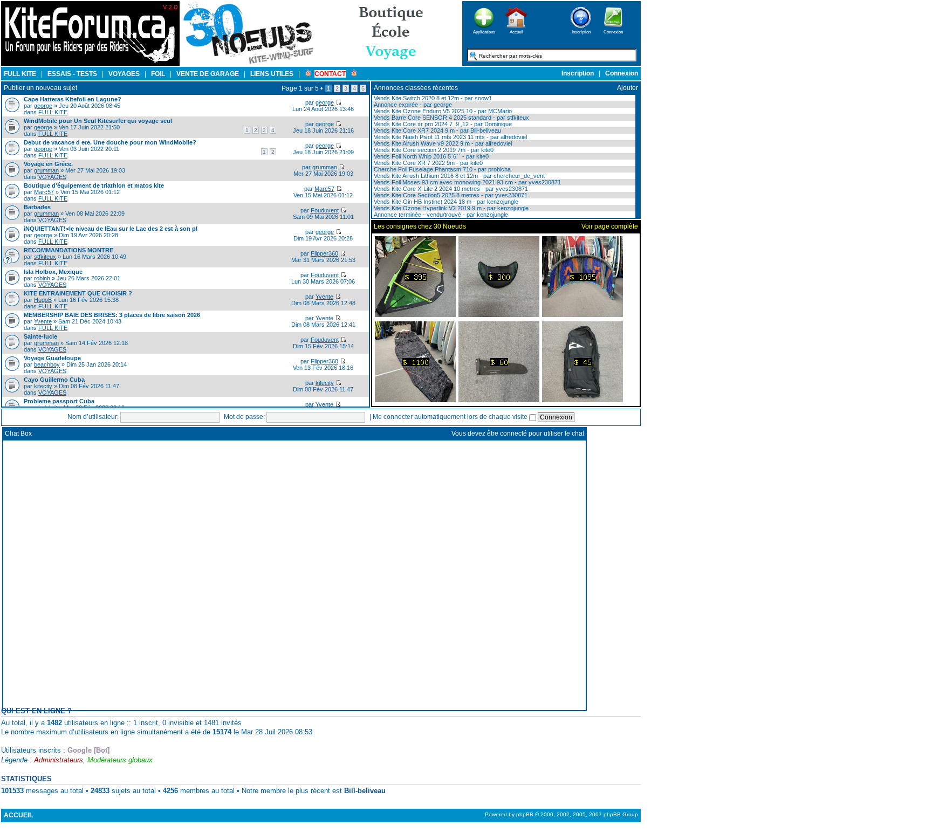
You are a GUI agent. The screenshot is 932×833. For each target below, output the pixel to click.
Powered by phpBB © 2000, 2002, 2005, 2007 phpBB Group (561, 814)
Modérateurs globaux (120, 760)
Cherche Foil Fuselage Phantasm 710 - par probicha (441, 169)
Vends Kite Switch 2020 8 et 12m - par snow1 (432, 98)
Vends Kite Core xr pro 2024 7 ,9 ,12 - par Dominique (442, 124)
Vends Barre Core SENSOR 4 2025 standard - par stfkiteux (450, 117)
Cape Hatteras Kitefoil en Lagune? (72, 99)
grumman (46, 170)
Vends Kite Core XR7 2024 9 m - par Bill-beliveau (436, 130)
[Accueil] (516, 31)
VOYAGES (52, 177)
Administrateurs (58, 760)
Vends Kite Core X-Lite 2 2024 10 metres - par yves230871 (450, 188)
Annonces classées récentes (416, 88)
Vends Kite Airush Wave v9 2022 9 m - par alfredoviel (442, 143)
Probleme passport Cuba (59, 401)
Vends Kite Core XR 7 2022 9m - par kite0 (427, 163)
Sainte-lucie (40, 336)
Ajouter (627, 88)
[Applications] (484, 31)
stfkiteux (45, 256)
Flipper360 (324, 253)
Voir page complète (609, 226)
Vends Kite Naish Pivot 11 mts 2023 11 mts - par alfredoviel (449, 137)
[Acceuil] (90, 63)
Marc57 (44, 192)
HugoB (43, 300)
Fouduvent (325, 210)
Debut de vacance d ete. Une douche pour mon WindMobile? (110, 142)
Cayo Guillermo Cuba (54, 379)
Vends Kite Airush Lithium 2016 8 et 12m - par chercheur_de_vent (458, 176)
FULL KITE (52, 112)
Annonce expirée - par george (412, 104)
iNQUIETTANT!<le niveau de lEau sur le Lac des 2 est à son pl (110, 228)
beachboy (47, 364)
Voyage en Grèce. (48, 164)
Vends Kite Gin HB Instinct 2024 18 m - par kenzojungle (445, 201)
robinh (42, 278)
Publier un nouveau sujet (40, 88)
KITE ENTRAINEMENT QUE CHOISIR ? (78, 293)
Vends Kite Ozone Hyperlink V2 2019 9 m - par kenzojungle (450, 208)
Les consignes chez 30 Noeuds (420, 226)
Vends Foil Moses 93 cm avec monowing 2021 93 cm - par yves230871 (466, 182)
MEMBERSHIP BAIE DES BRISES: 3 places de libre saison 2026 (112, 315)
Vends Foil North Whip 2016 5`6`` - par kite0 (430, 156)
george (43, 105)
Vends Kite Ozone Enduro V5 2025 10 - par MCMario (442, 111)
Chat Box (18, 433)
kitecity (43, 386)
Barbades (37, 207)
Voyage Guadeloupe (52, 358)
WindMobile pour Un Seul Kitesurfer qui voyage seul (98, 121)
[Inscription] (581, 31)
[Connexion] (613, 31)
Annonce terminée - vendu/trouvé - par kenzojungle (440, 214)
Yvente (324, 296)
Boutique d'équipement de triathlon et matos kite (94, 185)
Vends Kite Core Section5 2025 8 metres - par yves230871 (449, 195)
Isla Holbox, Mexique (53, 272)
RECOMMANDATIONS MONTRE (68, 250)
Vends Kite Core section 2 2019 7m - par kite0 (433, 150)
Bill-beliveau (365, 791)
